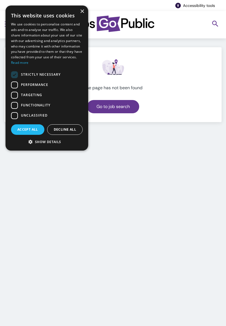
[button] (47, 141)
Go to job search (113, 106)
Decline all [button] (65, 129)
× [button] (82, 11)
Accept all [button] (27, 129)
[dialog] (47, 78)
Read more (20, 62)
